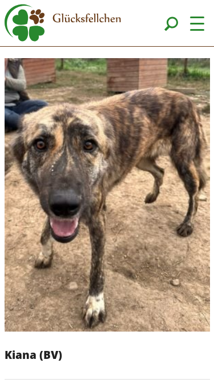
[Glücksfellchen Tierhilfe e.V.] (63, 24)
